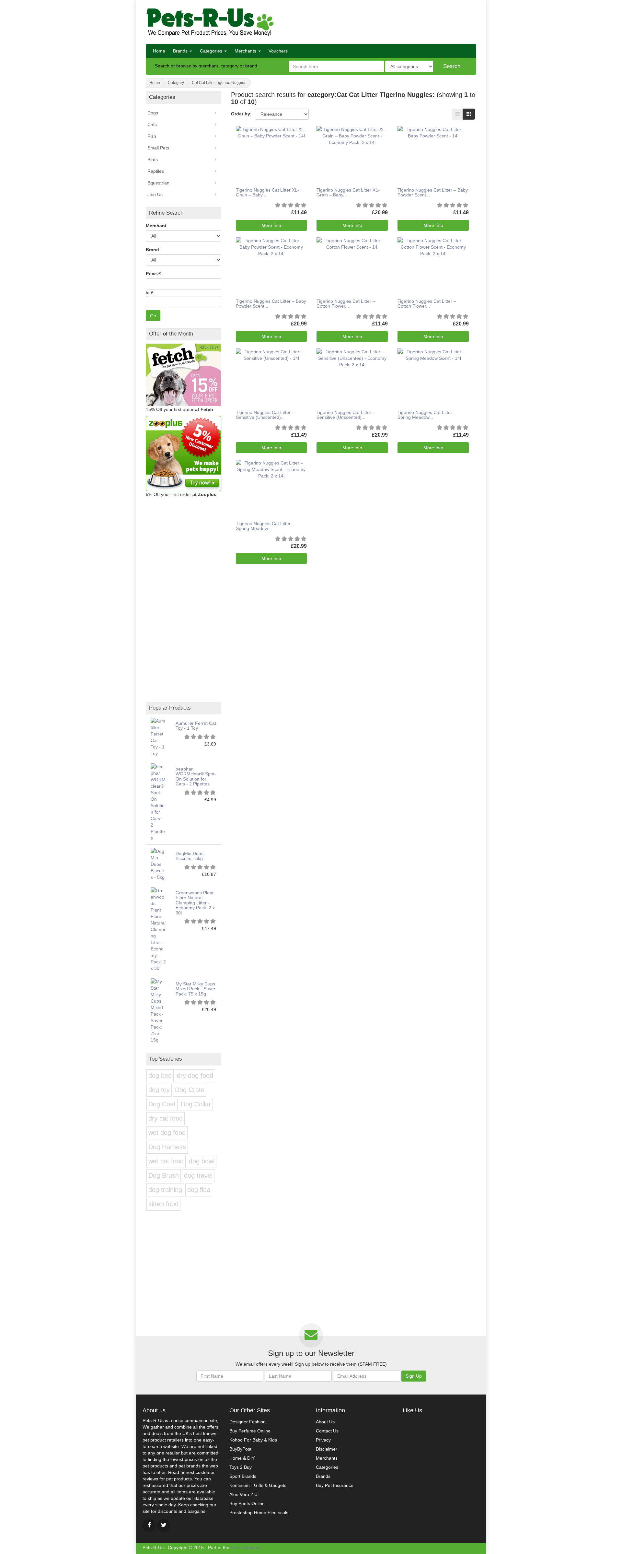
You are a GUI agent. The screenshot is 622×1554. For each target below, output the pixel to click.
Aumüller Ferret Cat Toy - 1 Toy (196, 726)
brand (251, 65)
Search (451, 66)
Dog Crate (189, 1089)
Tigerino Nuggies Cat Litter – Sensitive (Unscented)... (265, 415)
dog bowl (201, 1161)
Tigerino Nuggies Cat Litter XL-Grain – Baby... (267, 192)
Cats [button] (152, 124)
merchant (208, 65)
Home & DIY (242, 1458)
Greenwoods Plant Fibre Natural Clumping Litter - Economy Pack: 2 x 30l (195, 902)
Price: (152, 273)
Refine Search (166, 213)
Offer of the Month (171, 334)
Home (159, 50)
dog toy (159, 1089)
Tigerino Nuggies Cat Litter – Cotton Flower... (346, 304)
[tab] (183, 334)
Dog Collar (196, 1104)
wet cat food (166, 1161)
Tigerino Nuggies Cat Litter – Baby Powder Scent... (432, 192)
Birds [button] (152, 159)
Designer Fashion (247, 1421)
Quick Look (269, 144)
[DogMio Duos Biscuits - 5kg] (158, 863)
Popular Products (170, 708)
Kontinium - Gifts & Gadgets (257, 1485)
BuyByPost (240, 1449)
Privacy (323, 1439)
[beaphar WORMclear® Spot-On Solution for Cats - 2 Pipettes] (158, 802)
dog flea (198, 1189)
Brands (181, 50)
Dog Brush (163, 1175)
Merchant (156, 225)
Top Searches (165, 1059)
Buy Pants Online (247, 1503)
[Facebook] (149, 1525)
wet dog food (167, 1132)
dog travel (198, 1175)
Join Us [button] (155, 194)
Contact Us (327, 1430)
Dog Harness (167, 1146)
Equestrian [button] (158, 182)
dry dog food (195, 1075)
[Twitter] (163, 1525)
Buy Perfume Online (250, 1430)
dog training (165, 1189)
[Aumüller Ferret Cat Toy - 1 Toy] (158, 736)
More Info (271, 225)
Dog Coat (162, 1104)
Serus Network (246, 1547)
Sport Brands (242, 1476)
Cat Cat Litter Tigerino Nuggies (219, 82)
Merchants (246, 50)
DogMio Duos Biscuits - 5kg (189, 856)
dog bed (160, 1075)
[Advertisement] (391, 21)
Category (176, 82)
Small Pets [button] (158, 147)
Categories (212, 50)
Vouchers (278, 50)
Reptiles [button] (155, 171)
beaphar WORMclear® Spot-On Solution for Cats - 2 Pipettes (196, 776)
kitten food (163, 1203)
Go (153, 315)
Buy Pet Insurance (334, 1485)
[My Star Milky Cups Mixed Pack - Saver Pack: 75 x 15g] (158, 1010)
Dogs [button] (152, 112)
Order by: (241, 113)
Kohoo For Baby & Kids (253, 1439)
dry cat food (165, 1118)
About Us (325, 1421)
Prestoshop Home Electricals (258, 1512)
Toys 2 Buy (240, 1467)
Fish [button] (151, 136)
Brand (152, 249)
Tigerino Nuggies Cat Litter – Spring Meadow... (426, 415)
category (229, 65)
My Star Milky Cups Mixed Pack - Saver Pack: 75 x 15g (195, 988)
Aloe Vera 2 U (243, 1494)
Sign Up (414, 1376)
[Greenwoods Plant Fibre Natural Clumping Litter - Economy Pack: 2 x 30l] (158, 929)
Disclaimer (326, 1449)
